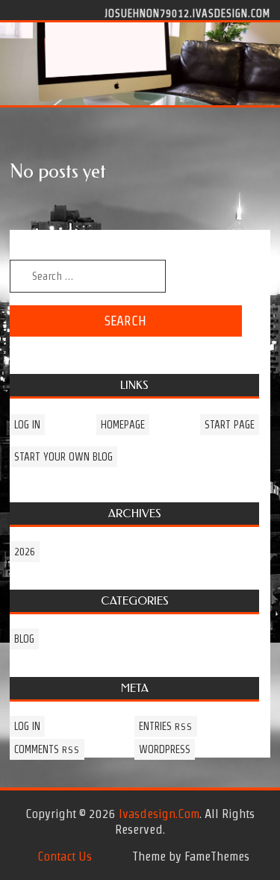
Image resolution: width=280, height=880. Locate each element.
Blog (24, 639)
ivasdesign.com (159, 813)
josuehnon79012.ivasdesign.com (187, 13)
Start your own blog (63, 457)
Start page (230, 425)
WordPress (164, 749)
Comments (47, 749)
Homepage (123, 425)
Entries (166, 726)
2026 (24, 552)
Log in (27, 425)
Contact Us (64, 856)
